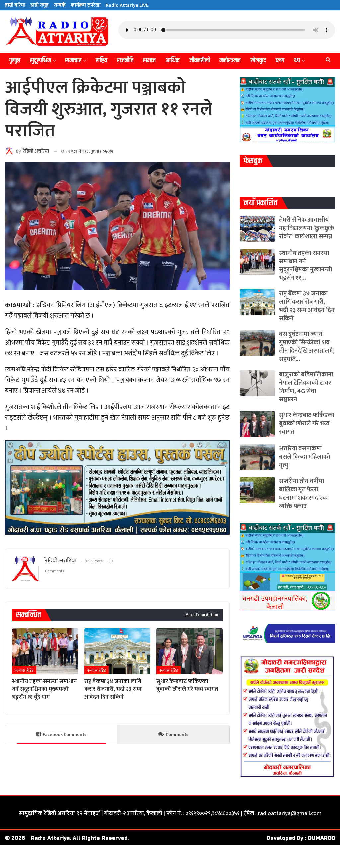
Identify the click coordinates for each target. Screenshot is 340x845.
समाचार (73, 60)
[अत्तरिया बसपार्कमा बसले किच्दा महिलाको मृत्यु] (257, 457)
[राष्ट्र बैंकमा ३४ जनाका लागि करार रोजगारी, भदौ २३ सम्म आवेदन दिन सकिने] (117, 651)
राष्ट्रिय (101, 60)
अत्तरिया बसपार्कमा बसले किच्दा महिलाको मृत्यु (304, 456)
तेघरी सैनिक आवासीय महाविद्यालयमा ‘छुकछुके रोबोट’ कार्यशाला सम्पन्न (306, 228)
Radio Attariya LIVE (127, 5)
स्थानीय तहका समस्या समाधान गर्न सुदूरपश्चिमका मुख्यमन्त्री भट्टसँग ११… (305, 265)
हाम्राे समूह (39, 5)
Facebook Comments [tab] (64, 734)
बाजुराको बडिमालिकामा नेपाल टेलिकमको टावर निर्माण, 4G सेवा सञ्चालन (306, 387)
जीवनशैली (199, 60)
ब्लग (280, 60)
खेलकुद (258, 60)
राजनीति (125, 60)
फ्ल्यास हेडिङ (24, 670)
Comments (177, 734)
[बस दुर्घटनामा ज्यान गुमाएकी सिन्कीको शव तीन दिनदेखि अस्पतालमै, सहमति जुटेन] (257, 343)
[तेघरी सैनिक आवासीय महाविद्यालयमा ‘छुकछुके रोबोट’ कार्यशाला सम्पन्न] (257, 229)
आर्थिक (172, 60)
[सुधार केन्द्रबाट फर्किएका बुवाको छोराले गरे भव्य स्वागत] (189, 651)
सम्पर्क (60, 5)
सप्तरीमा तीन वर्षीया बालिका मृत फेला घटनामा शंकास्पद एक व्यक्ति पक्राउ (303, 493)
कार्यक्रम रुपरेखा (86, 5)
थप (297, 60)
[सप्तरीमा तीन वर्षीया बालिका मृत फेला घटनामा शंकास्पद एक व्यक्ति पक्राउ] (257, 490)
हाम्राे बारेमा (15, 5)
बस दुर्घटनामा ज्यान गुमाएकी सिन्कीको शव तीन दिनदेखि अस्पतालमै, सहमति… (307, 346)
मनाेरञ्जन (230, 60)
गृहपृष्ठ (14, 60)
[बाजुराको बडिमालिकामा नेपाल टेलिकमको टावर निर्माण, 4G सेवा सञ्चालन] (257, 383)
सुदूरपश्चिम (40, 60)
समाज (149, 60)
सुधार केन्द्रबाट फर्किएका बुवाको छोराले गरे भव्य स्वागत (306, 423)
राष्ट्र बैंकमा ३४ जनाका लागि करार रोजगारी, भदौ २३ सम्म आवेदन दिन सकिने (307, 306)
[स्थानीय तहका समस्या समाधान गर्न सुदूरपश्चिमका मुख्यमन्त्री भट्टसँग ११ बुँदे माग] (45, 651)
